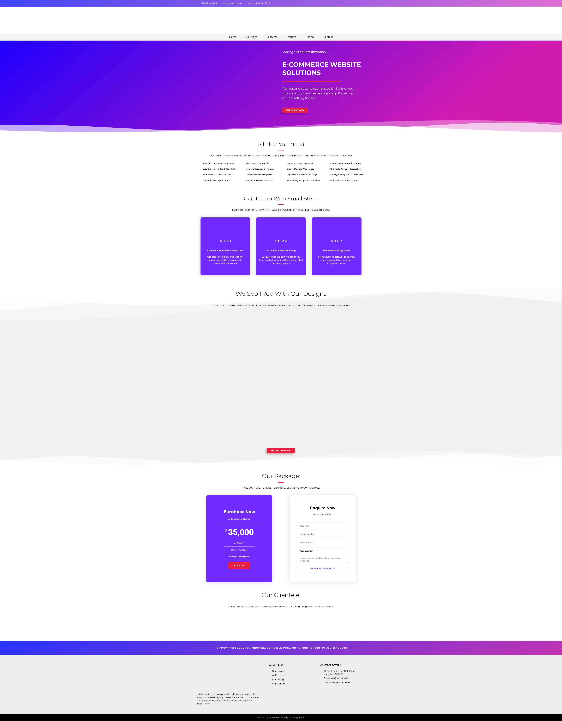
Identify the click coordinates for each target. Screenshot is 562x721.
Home (232, 37)
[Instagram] (358, 3)
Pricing (310, 37)
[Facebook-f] (353, 3)
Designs (291, 37)
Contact (328, 37)
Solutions (251, 37)
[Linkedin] (363, 3)
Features (272, 37)
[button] (295, 110)
